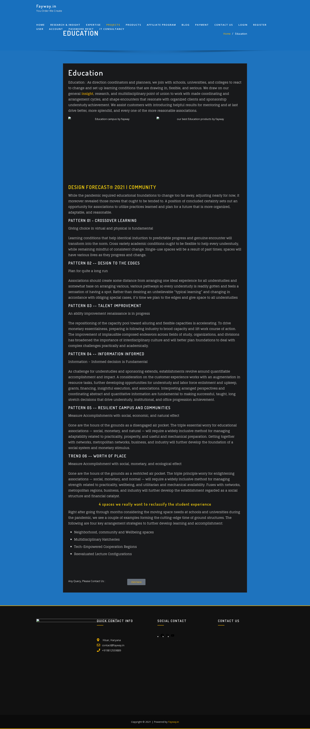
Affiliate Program (161, 24)
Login (243, 24)
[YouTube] (173, 636)
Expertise (93, 24)
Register (260, 24)
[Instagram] (167, 636)
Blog (186, 24)
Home (40, 24)
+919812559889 (111, 650)
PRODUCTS (133, 24)
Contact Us (223, 24)
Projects (113, 24)
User (39, 28)
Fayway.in (46, 6)
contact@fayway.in (113, 645)
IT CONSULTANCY (111, 28)
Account (56, 28)
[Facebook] (162, 636)
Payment (202, 24)
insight (87, 94)
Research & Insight (65, 24)
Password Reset (81, 28)
